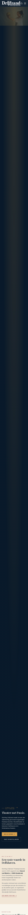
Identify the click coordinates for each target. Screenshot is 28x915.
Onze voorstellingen (11, 839)
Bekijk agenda (8, 834)
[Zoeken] (22, 3)
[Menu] (25, 3)
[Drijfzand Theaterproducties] (11, 3)
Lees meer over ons (8, 895)
